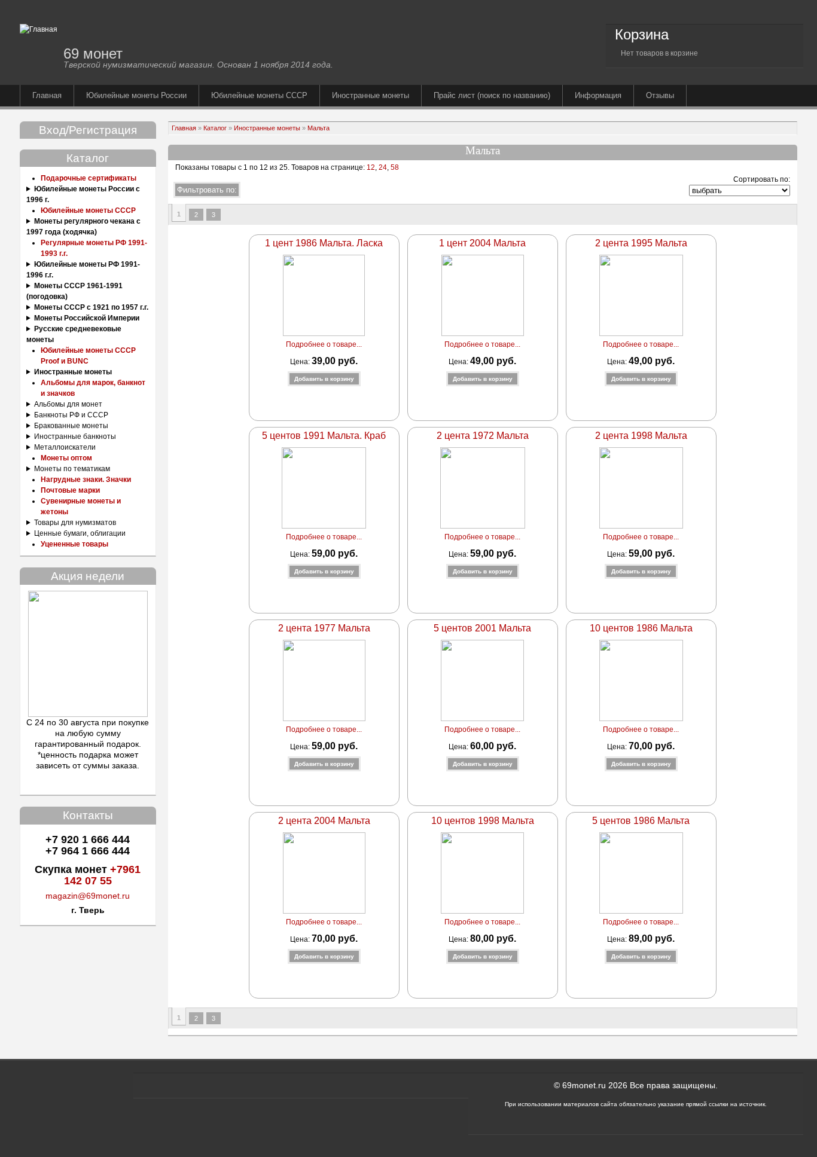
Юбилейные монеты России (136, 95)
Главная (47, 95)
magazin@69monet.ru (87, 895)
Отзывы (660, 95)
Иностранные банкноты (75, 436)
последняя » (246, 214)
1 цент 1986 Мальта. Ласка (324, 243)
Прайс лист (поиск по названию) (492, 95)
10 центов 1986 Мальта (641, 628)
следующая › (230, 214)
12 (370, 167)
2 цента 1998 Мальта (641, 436)
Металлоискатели (65, 447)
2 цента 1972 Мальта (483, 436)
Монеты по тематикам (72, 469)
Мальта (318, 128)
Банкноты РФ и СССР (71, 415)
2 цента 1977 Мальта (324, 628)
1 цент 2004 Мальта (482, 243)
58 (395, 167)
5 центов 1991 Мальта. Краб (324, 436)
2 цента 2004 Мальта (324, 821)
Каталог (215, 128)
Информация (598, 95)
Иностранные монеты (370, 95)
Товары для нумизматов (75, 522)
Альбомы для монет (68, 404)
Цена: (301, 362)
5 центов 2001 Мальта (482, 628)
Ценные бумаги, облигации (80, 533)
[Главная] (38, 29)
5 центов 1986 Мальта (641, 821)
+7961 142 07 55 (102, 875)
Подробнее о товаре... (324, 344)
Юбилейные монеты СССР (259, 95)
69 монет (93, 53)
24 (383, 167)
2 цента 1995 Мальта (641, 243)
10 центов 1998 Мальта (482, 821)
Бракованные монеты (71, 426)
